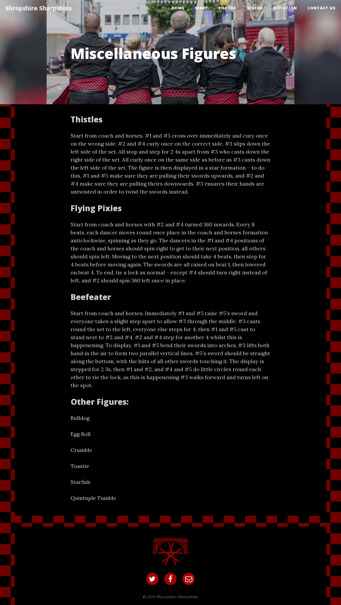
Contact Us (322, 7)
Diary (201, 7)
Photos (227, 7)
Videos (255, 7)
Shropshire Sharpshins (38, 8)
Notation (285, 7)
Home (178, 7)
